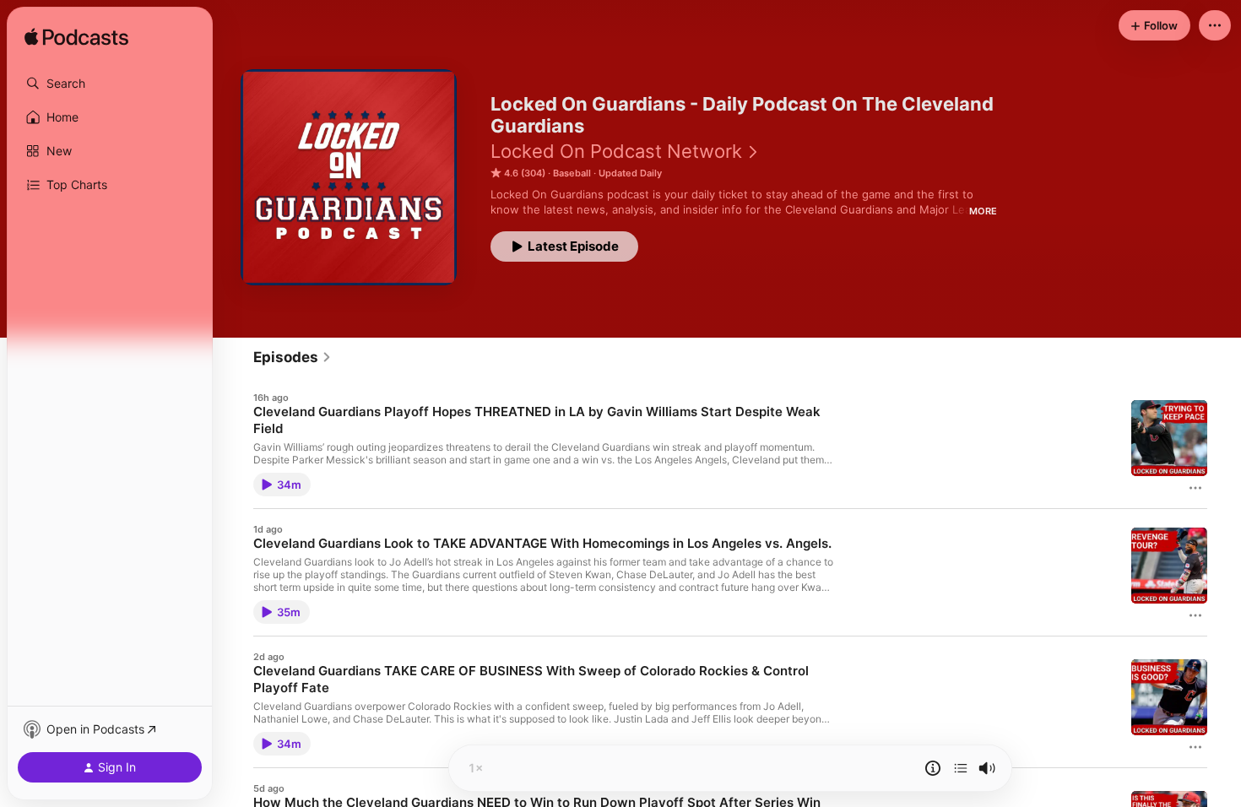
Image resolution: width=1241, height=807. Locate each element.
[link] (292, 357)
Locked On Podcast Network (616, 151)
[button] (110, 83)
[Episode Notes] (933, 768)
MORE (983, 211)
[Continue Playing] (961, 768)
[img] (76, 38)
